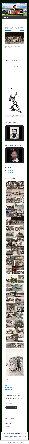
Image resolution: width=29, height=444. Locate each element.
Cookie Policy (8, 437)
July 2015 (7, 383)
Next (22, 30)
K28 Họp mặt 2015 (9, 170)
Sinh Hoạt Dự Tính (9, 173)
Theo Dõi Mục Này (11, 407)
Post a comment (8, 46)
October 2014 (8, 387)
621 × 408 (20, 27)
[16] (14, 44)
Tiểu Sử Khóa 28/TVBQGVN (12, 28)
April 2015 (7, 385)
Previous (8, 30)
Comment (18, 77)
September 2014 (9, 389)
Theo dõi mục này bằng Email (13, 395)
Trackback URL (8, 47)
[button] (10, 135)
